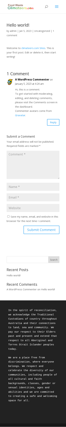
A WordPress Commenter (32, 79)
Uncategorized (42, 30)
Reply (53, 122)
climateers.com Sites (33, 48)
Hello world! (13, 275)
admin (13, 30)
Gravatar (20, 115)
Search (54, 259)
